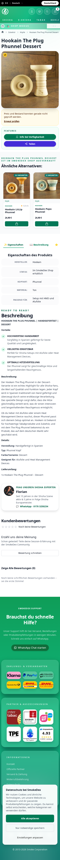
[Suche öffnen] (47, 11)
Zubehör (12, 32)
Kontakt (11, 764)
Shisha (8, 20)
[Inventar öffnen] (39, 11)
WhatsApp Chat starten (32, 647)
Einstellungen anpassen (30, 837)
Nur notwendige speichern (30, 827)
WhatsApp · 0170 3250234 (32, 506)
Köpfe (22, 32)
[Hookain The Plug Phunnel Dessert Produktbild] (30, 79)
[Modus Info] (3, 26)
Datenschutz (13, 784)
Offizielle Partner (16, 769)
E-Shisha (25, 20)
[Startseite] (5, 11)
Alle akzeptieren (30, 818)
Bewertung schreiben (30, 552)
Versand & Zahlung (17, 774)
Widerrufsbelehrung (18, 779)
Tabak (41, 20)
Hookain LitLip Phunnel (13, 211)
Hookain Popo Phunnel (43, 210)
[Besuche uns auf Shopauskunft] (46, 734)
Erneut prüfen (11, 121)
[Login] (32, 11)
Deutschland (50, 3)
